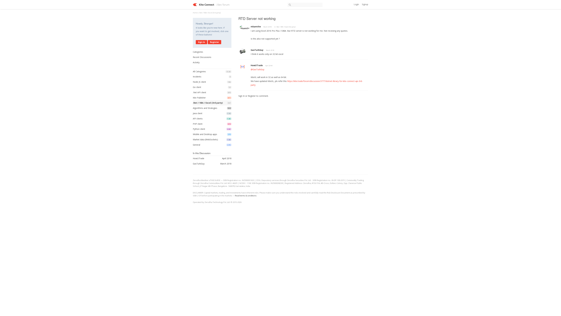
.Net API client (199, 92)
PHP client (197, 123)
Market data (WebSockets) (205, 139)
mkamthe (256, 26)
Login (356, 4)
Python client (199, 129)
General (196, 144)
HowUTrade (257, 65)
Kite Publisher (199, 97)
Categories (198, 51)
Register (214, 42)
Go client (197, 87)
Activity (196, 62)
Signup (365, 4)
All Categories (199, 71)
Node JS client (199, 81)
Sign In (201, 42)
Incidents (197, 76)
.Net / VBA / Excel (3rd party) (208, 102)
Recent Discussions (202, 57)
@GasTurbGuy (257, 69)
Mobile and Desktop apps (205, 134)
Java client (197, 113)
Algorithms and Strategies (205, 108)
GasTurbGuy (257, 50)
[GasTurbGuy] (242, 51)
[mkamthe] (245, 27)
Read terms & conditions (246, 195)
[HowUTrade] (242, 67)
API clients (198, 118)
